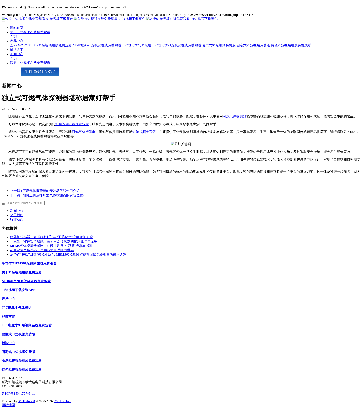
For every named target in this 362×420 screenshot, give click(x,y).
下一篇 (47, 195)
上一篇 (45, 191)
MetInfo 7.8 (26, 401)
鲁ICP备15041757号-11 (18, 393)
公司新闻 (16, 215)
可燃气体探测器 (234, 116)
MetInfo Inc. (62, 401)
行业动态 (16, 219)
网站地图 (8, 405)
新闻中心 (16, 210)
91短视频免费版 (144, 132)
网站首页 (16, 27)
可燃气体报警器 (84, 132)
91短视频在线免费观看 (72, 124)
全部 (13, 36)
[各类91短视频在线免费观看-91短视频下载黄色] (181, 19)
